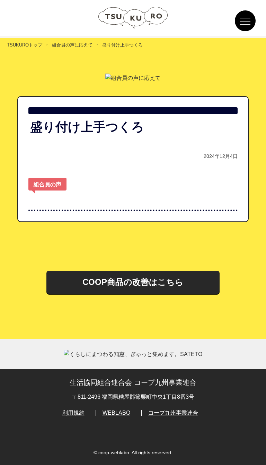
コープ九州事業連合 (173, 413)
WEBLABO (116, 413)
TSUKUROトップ (24, 45)
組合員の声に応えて (72, 45)
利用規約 (73, 413)
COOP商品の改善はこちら (133, 282)
